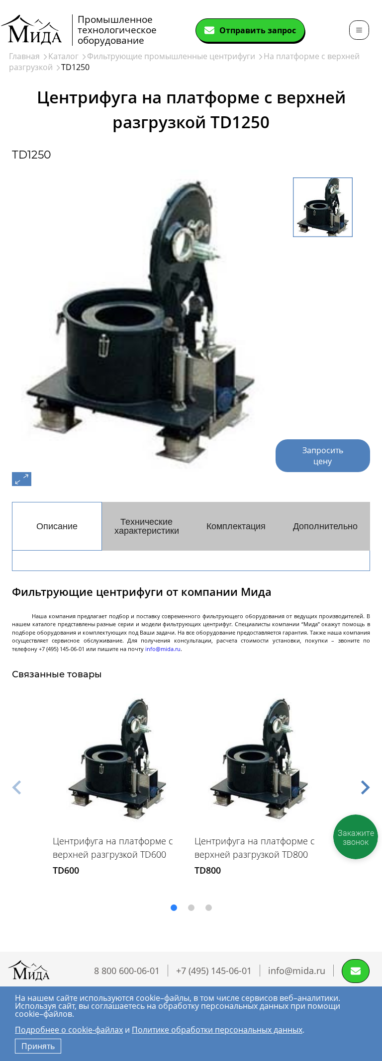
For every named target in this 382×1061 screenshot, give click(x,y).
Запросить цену (322, 456)
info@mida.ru (163, 649)
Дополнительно (325, 526)
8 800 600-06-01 (127, 971)
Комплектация (236, 526)
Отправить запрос (257, 30)
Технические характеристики (146, 526)
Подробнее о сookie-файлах (69, 1029)
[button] (16, 787)
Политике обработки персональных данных (217, 1029)
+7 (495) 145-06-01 (214, 971)
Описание (57, 526)
